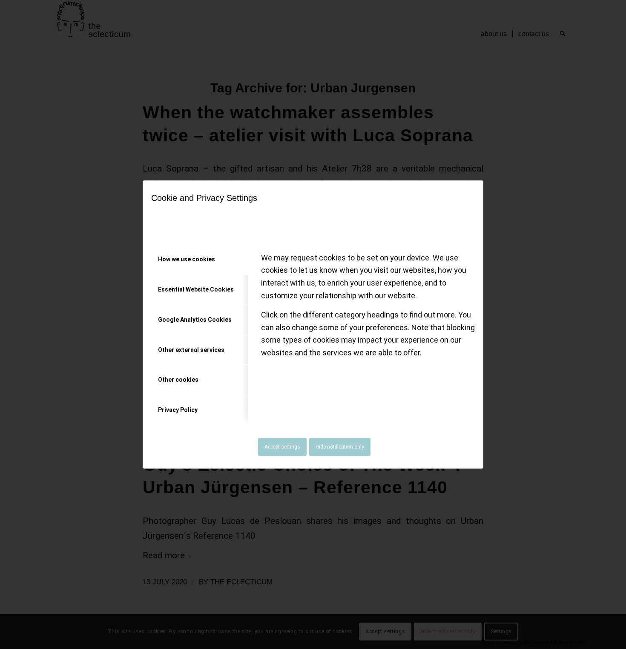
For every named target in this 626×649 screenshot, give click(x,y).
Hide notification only (340, 447)
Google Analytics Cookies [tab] (195, 319)
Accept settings (282, 447)
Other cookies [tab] (178, 379)
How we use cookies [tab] (186, 259)
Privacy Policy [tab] (178, 409)
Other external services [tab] (191, 349)
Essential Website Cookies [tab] (196, 289)
